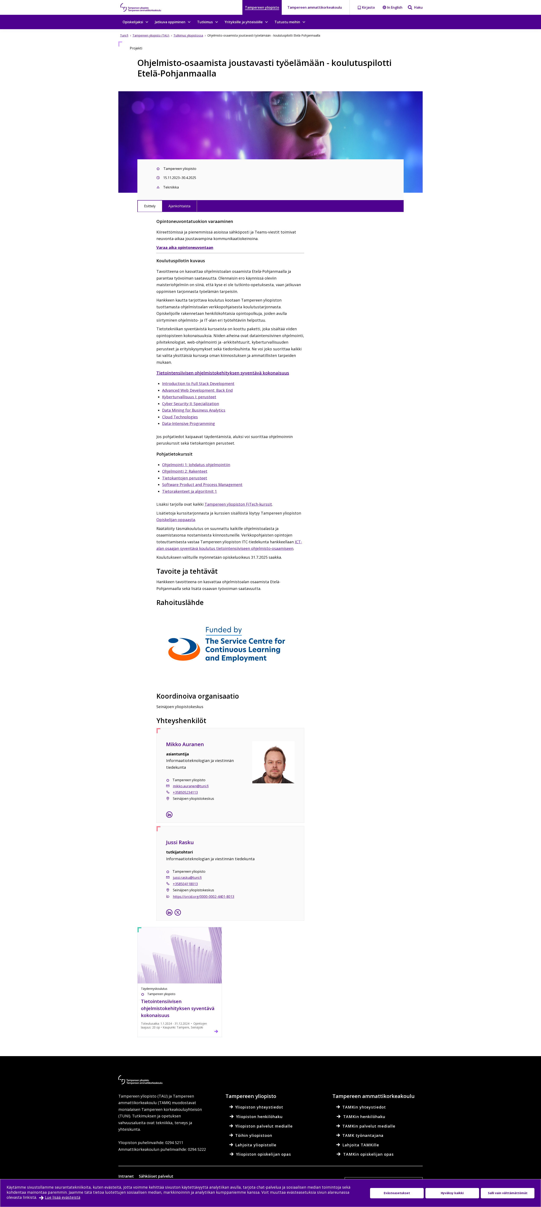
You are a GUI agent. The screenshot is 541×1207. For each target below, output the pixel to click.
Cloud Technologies (180, 416)
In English (394, 7)
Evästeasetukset (397, 1193)
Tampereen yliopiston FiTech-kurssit (238, 504)
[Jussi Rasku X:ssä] (178, 913)
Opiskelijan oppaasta (175, 519)
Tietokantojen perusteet (184, 478)
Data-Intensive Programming (188, 423)
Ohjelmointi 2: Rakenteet (184, 471)
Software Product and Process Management (202, 484)
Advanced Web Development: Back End (197, 390)
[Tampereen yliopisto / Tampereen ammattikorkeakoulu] (144, 7)
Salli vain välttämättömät (507, 1193)
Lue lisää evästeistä (62, 1197)
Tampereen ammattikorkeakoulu (314, 7)
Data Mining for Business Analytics (193, 410)
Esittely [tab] (150, 206)
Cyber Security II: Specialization (190, 403)
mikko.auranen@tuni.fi (191, 786)
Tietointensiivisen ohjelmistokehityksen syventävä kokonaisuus (222, 373)
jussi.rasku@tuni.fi (187, 877)
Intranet (126, 1176)
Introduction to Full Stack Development (198, 383)
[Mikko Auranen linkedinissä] (169, 815)
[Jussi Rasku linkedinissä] (169, 913)
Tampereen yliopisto (262, 7)
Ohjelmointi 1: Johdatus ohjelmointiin (196, 464)
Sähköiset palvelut (156, 1176)
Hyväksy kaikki (452, 1193)
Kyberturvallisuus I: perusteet (189, 396)
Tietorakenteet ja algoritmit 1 (189, 491)
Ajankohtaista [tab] (179, 206)
